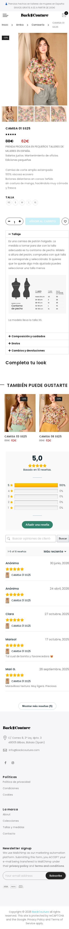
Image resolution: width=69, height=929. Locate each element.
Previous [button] (10, 69)
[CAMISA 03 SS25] (20, 413)
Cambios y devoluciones (28, 350)
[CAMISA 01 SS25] (8, 575)
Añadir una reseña (37, 524)
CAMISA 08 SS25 (50, 436)
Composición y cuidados (28, 336)
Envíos (16, 343)
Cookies (8, 794)
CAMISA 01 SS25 (21, 575)
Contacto (9, 833)
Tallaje (16, 234)
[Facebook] (6, 760)
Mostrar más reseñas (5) (37, 706)
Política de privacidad (16, 782)
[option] (42, 69)
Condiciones (11, 788)
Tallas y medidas (13, 827)
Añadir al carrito (42, 221)
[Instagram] (13, 760)
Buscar (63, 538)
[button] (37, 234)
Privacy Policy (36, 919)
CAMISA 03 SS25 (15, 436)
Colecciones (11, 821)
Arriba (20, 25)
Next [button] (60, 69)
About (6, 814)
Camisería (38, 25)
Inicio (5, 25)
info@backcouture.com (24, 750)
